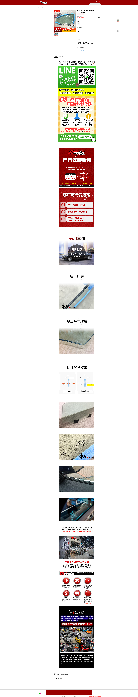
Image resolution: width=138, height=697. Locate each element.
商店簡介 (60, 695)
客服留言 (75, 695)
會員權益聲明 (76, 696)
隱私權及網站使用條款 (62, 696)
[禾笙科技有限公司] (43, 3)
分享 (79, 50)
